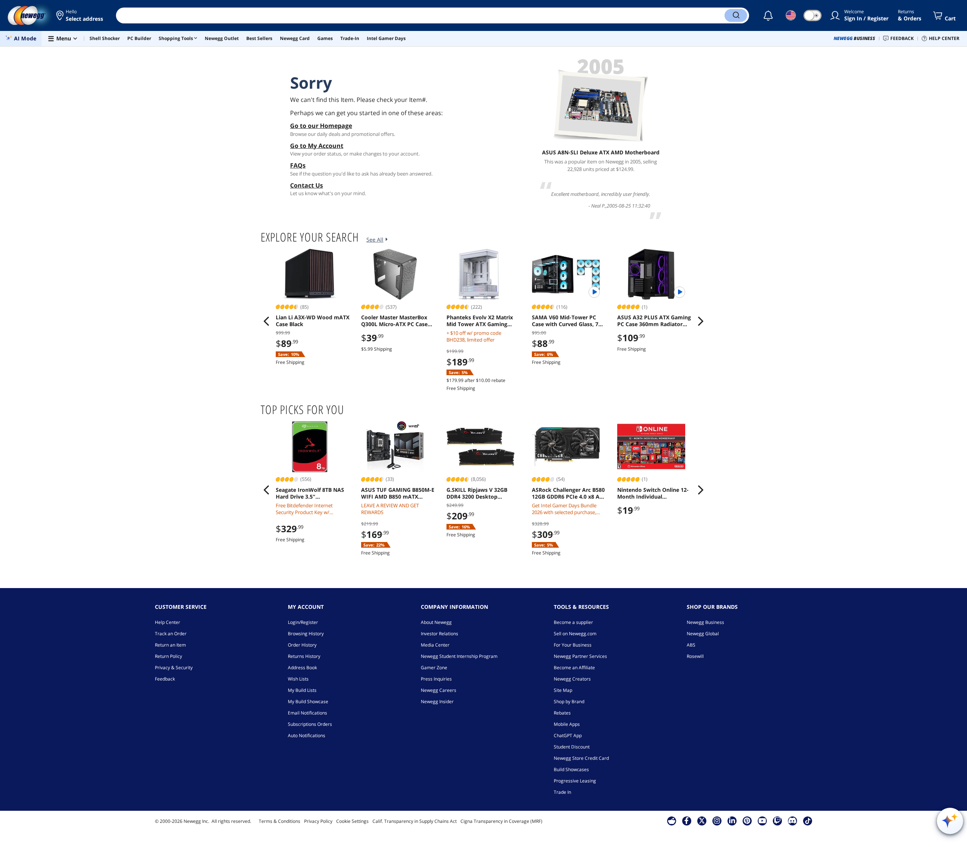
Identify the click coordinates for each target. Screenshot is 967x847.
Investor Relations (439, 633)
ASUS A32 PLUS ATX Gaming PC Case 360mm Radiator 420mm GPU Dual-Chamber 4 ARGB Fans (654, 321)
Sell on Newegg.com (575, 633)
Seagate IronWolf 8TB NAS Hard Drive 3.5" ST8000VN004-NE (310, 493)
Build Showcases (571, 769)
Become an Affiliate (574, 667)
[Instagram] (717, 820)
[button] (80, 15)
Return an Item (170, 645)
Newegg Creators (572, 679)
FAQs (298, 165)
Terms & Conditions (279, 821)
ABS (691, 645)
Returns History (304, 656)
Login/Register (303, 622)
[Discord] (792, 820)
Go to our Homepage (321, 126)
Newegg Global (703, 633)
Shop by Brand (569, 701)
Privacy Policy (318, 821)
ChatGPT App (568, 735)
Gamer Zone (434, 667)
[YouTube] (762, 820)
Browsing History (306, 633)
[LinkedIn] (732, 820)
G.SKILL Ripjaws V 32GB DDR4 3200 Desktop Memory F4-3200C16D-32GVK (476, 493)
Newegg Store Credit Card (581, 758)
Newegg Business (705, 622)
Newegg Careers (438, 690)
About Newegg (436, 622)
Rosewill (695, 656)
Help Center (167, 622)
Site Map (563, 690)
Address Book (302, 667)
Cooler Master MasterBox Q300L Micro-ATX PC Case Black (394, 321)
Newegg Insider (437, 701)
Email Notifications (307, 713)
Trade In (562, 792)
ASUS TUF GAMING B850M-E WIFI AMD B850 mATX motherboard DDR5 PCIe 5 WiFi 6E (397, 493)
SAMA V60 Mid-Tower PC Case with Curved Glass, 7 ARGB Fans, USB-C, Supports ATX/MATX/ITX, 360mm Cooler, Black (569, 321)
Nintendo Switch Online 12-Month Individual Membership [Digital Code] (653, 493)
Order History (302, 645)
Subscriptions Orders (310, 724)
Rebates (562, 713)
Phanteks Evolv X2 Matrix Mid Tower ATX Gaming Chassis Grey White (479, 321)
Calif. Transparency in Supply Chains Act (414, 821)
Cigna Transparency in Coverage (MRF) (501, 821)
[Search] (735, 15)
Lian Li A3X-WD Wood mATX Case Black (312, 321)
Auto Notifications (306, 735)
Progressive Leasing (575, 781)
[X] (701, 820)
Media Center (435, 645)
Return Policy (168, 656)
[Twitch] (777, 820)
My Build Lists (302, 690)
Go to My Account (316, 146)
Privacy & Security (174, 667)
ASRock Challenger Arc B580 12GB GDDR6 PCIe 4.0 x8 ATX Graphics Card (569, 493)
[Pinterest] (747, 820)
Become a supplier (573, 622)
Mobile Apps (567, 724)
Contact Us (306, 185)
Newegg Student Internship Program (459, 656)
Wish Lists (298, 679)
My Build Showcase (308, 701)
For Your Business (573, 645)
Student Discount (572, 747)
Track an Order (171, 633)
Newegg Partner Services (580, 656)
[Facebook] (686, 820)
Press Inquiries (436, 679)
